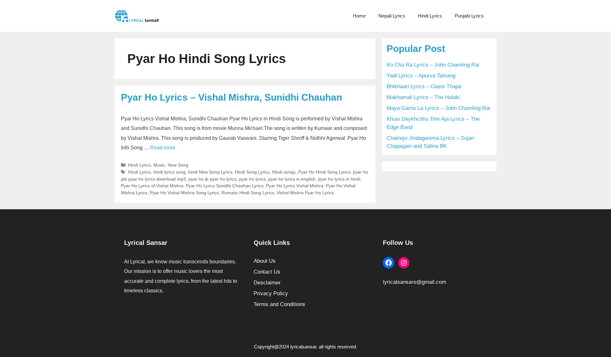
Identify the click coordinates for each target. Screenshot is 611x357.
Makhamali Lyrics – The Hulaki (423, 97)
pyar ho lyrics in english (291, 179)
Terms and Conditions (279, 304)
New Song (178, 165)
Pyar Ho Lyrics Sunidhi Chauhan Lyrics (224, 185)
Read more (162, 147)
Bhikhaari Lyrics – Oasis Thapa (424, 86)
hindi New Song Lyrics (210, 172)
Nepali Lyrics (391, 15)
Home (359, 15)
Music (159, 165)
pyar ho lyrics (252, 179)
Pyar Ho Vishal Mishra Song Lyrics (184, 192)
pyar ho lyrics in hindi (339, 179)
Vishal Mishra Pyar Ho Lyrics (305, 192)
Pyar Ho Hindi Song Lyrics (324, 172)
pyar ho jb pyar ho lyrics (212, 179)
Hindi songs (284, 172)
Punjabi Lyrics (469, 15)
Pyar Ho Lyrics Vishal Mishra (294, 185)
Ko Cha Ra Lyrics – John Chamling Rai (433, 65)
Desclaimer (267, 283)
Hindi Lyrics (430, 15)
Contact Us (267, 272)
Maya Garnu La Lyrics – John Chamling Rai (438, 108)
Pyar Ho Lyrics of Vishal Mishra (152, 185)
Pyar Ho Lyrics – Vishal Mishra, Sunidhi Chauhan (231, 97)
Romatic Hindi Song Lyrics (247, 192)
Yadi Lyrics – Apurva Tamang (421, 76)
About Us (265, 261)
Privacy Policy (271, 293)
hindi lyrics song (169, 172)
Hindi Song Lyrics (252, 172)
